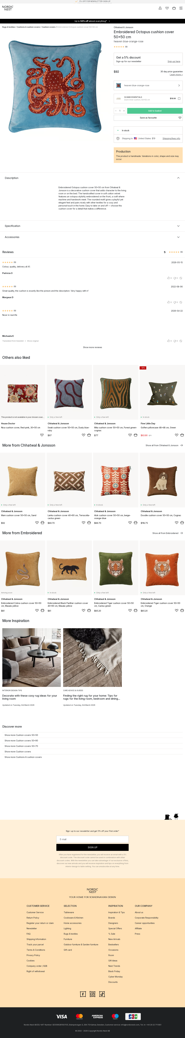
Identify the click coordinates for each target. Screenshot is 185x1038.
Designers (113, 923)
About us (139, 912)
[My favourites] (167, 8)
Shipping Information (36, 939)
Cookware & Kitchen (73, 917)
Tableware (69, 912)
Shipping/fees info (171, 138)
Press (137, 934)
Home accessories (73, 923)
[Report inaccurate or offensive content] (181, 278)
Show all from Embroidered (165, 533)
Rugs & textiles (8, 27)
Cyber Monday (115, 976)
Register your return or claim (40, 923)
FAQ (28, 934)
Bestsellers (113, 944)
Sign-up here (174, 61)
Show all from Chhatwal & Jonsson (162, 445)
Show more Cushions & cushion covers (23, 757)
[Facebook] (83, 993)
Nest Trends (114, 966)
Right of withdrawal (36, 971)
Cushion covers (48, 27)
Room (111, 955)
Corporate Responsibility (146, 917)
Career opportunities (145, 923)
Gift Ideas (112, 960)
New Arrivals (114, 939)
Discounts (113, 982)
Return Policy (33, 917)
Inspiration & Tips (116, 912)
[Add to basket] (89, 435)
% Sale (111, 934)
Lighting (67, 928)
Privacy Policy (33, 955)
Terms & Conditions (36, 950)
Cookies (31, 960)
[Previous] (5, 86)
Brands (111, 917)
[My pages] (160, 8)
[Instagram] (92, 993)
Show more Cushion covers (18, 751)
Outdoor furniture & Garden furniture (81, 944)
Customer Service (35, 912)
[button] (120, 46)
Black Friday (114, 971)
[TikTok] (102, 993)
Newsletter (32, 928)
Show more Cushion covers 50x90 (21, 740)
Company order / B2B (37, 966)
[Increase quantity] (124, 111)
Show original (33, 341)
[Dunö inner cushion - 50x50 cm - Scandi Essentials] (118, 98)
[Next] (105, 86)
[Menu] (180, 8)
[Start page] (7, 8)
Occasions (113, 950)
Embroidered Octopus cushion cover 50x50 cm (77, 27)
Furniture (68, 939)
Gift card (68, 950)
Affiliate (138, 928)
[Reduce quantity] (116, 111)
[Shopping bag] (174, 8)
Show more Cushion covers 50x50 (21, 735)
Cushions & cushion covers (28, 27)
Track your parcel (35, 944)
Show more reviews (92, 347)
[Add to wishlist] (42, 435)
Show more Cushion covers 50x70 (21, 746)
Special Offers (115, 928)
